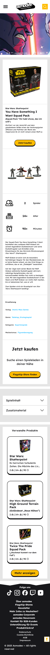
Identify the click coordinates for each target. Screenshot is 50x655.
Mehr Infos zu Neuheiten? (24, 611)
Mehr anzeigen (25, 573)
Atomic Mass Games (20, 310)
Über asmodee (24, 601)
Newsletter (24, 608)
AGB (25, 637)
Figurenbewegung (25, 332)
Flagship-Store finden (25, 374)
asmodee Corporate (24, 614)
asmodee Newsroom (24, 618)
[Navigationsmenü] (5, 6)
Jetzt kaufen (25, 142)
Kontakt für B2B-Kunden (23, 621)
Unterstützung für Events (24, 624)
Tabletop (15, 317)
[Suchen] (45, 6)
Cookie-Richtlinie (25, 635)
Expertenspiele (21, 325)
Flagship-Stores (24, 604)
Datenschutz (25, 632)
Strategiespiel (26, 317)
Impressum (25, 640)
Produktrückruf (25, 628)
